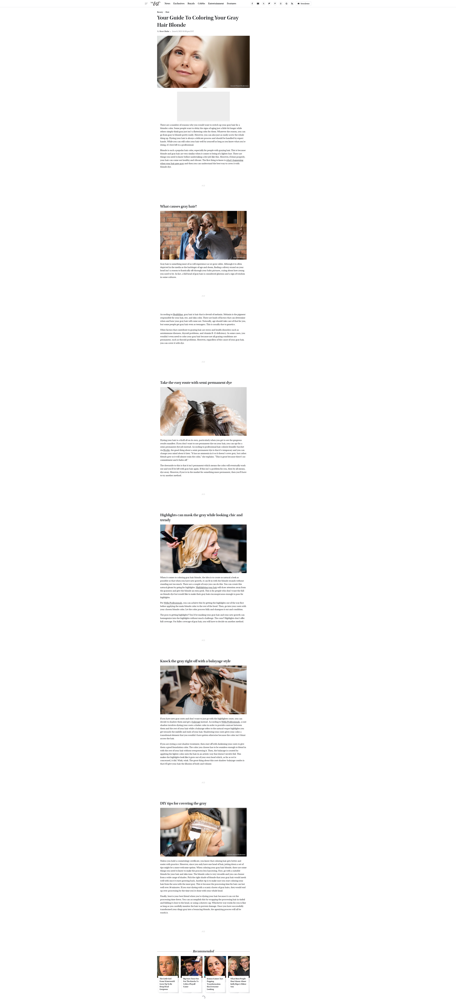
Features (231, 3)
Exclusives (179, 3)
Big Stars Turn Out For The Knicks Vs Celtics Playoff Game (191, 983)
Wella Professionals (173, 603)
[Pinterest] (275, 3)
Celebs (201, 3)
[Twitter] (264, 3)
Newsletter (305, 3)
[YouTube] (258, 3)
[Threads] (281, 3)
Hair (167, 12)
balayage (196, 722)
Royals (191, 3)
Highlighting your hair (206, 587)
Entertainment (216, 3)
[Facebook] (252, 3)
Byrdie (166, 450)
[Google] (286, 3)
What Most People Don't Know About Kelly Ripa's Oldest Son (238, 983)
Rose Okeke (164, 31)
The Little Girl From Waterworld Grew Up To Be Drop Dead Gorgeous (167, 984)
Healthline (178, 314)
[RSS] (292, 3)
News (167, 3)
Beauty (160, 12)
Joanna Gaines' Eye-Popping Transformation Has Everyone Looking (215, 984)
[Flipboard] (269, 3)
